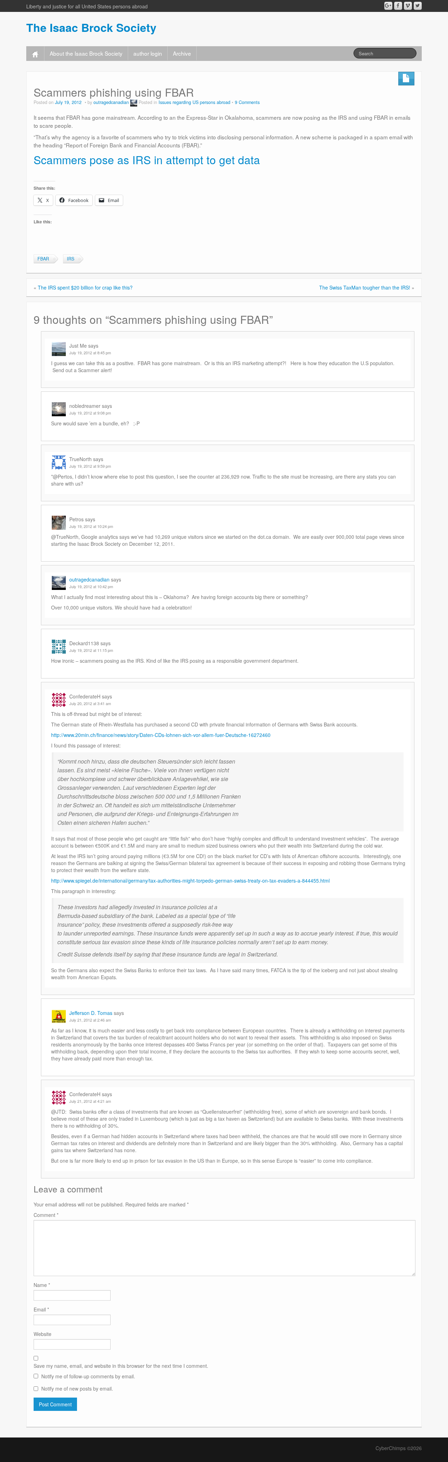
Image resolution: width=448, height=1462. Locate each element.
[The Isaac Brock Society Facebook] (398, 6)
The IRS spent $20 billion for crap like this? (85, 287)
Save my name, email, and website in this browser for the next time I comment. (121, 1365)
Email (41, 1309)
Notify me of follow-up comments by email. (88, 1376)
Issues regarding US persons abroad (194, 102)
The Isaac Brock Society (91, 27)
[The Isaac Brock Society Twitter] (418, 6)
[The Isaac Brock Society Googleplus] (388, 6)
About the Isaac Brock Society (86, 53)
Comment (46, 1214)
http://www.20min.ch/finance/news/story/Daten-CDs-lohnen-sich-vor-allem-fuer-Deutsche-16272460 (161, 734)
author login (147, 53)
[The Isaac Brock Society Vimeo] (408, 6)
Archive (182, 53)
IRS (70, 259)
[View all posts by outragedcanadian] (133, 102)
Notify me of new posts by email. (77, 1388)
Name (42, 1284)
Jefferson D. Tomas (90, 1012)
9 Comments (247, 102)
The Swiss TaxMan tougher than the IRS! (364, 287)
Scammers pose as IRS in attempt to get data (147, 159)
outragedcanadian (111, 102)
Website (42, 1333)
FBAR (43, 259)
